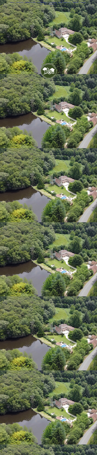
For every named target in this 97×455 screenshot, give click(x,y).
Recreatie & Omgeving (52, 2)
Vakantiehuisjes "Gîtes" (19, 2)
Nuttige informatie (75, 2)
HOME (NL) (12, 2)
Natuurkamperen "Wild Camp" (42, 2)
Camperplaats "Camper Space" (30, 2)
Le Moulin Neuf (82, 2)
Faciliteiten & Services (67, 2)
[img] (48, 71)
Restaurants (60, 2)
